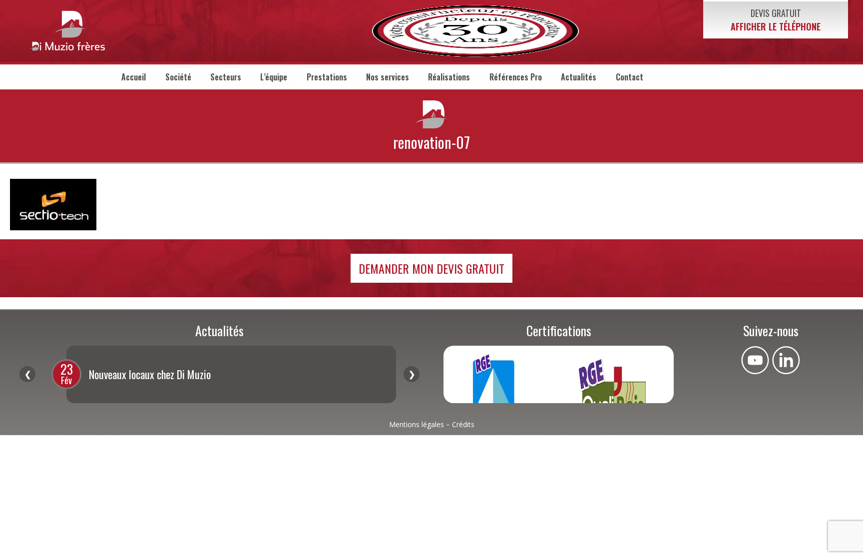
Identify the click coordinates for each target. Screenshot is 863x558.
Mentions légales (416, 424)
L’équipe (273, 77)
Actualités (578, 77)
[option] (231, 374)
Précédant (27, 374)
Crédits (463, 424)
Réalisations (449, 77)
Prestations (327, 77)
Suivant (412, 374)
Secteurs (225, 77)
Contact (629, 77)
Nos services (387, 77)
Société (178, 77)
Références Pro (515, 77)
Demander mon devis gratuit (431, 268)
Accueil (133, 77)
